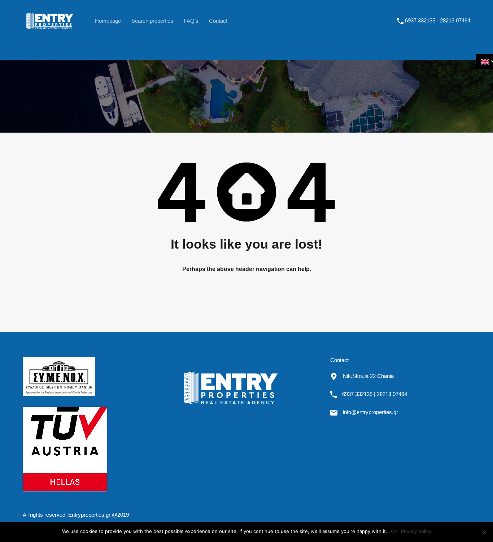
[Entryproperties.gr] (50, 33)
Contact (218, 21)
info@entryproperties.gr (370, 412)
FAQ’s (191, 21)
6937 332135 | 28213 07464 (374, 394)
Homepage (108, 21)
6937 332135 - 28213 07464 (437, 20)
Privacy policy (416, 531)
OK (394, 531)
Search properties (152, 21)
